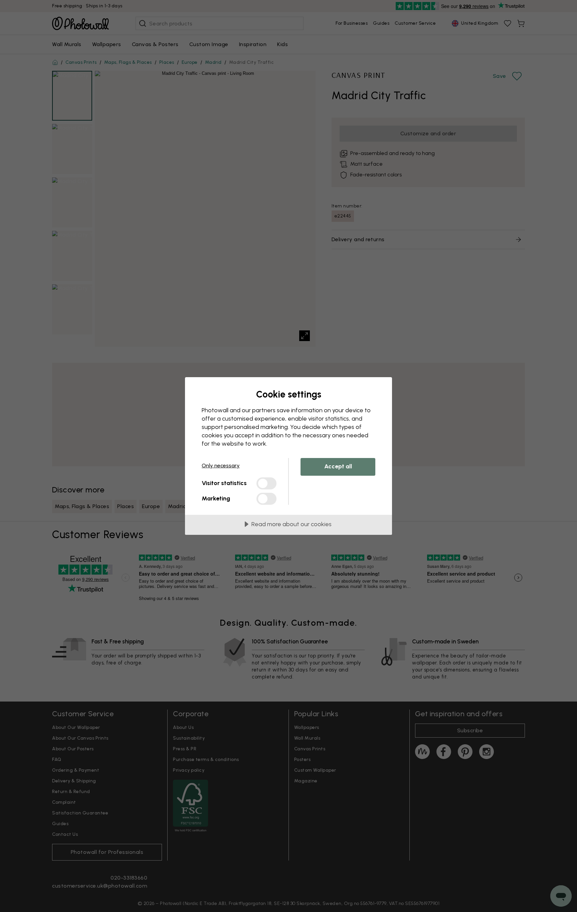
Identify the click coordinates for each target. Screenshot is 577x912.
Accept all (338, 466)
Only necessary (221, 465)
